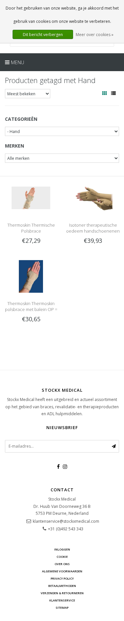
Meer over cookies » (94, 34)
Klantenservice (62, 600)
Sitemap (62, 607)
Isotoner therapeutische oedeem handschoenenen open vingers (93, 231)
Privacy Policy (62, 578)
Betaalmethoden (62, 586)
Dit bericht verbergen (43, 34)
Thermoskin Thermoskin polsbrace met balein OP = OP (31, 309)
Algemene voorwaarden (62, 571)
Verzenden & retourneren (62, 593)
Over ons (62, 564)
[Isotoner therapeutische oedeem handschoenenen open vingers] (93, 197)
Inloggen (62, 549)
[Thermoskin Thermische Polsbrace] (31, 197)
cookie (62, 556)
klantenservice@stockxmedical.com (66, 521)
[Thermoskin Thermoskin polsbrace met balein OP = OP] (31, 276)
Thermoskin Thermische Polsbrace (31, 228)
